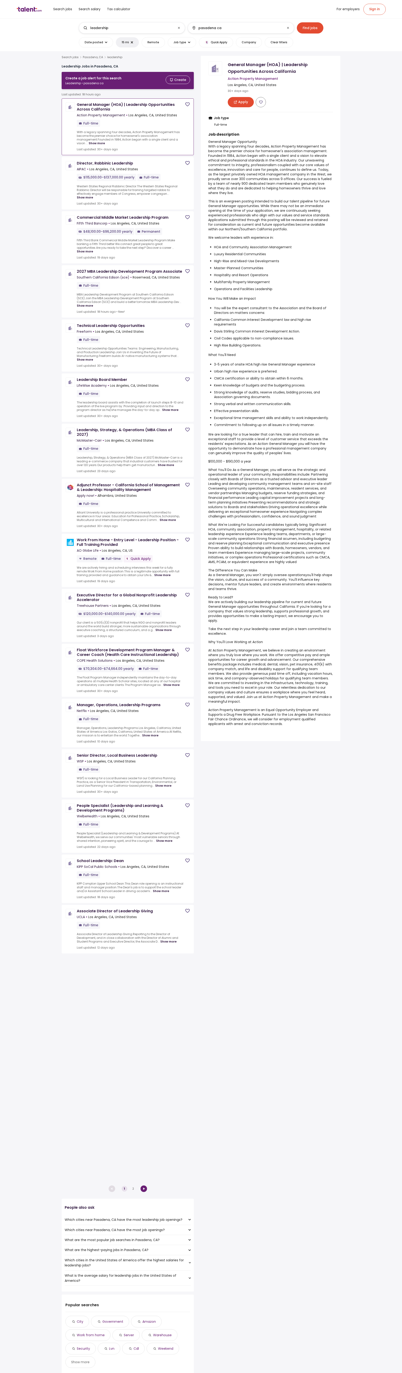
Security (83, 1348)
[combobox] (131, 27)
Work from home (91, 1335)
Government (112, 1321)
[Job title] (128, 27)
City (80, 1321)
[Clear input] (179, 27)
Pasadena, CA (93, 57)
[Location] (237, 27)
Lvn (111, 1348)
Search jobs (70, 57)
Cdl (136, 1348)
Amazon (149, 1321)
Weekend (165, 1348)
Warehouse (162, 1335)
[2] (144, 1188)
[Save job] (187, 104)
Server (129, 1335)
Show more (97, 143)
